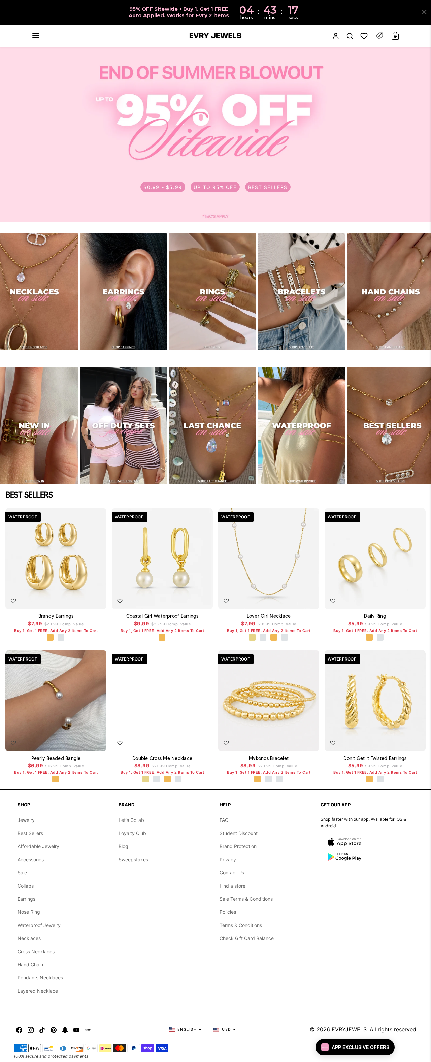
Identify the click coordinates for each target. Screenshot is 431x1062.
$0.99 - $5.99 (162, 187)
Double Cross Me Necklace (162, 758)
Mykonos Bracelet (269, 758)
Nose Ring (29, 912)
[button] (36, 35)
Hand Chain (30, 964)
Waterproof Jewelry (39, 925)
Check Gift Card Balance (247, 938)
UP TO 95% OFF (215, 187)
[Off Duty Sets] (123, 425)
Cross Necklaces (36, 951)
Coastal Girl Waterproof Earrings (162, 616)
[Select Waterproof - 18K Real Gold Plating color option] (50, 637)
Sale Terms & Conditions (246, 899)
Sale (22, 872)
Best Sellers (30, 833)
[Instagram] (30, 1029)
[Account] (335, 35)
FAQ (224, 820)
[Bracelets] (301, 292)
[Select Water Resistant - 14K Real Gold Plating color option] (252, 637)
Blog (123, 846)
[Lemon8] (88, 1029)
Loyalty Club (132, 833)
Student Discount (239, 833)
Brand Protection (238, 846)
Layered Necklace (38, 991)
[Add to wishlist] (13, 601)
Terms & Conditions (241, 925)
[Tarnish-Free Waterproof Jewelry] (301, 425)
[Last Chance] (212, 425)
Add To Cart (82, 599)
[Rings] (212, 292)
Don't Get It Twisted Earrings (374, 758)
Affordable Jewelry (38, 846)
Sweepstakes (133, 859)
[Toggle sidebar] (379, 36)
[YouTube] (76, 1029)
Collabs (26, 886)
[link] (215, 134)
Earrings (26, 899)
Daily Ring (375, 616)
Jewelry (26, 820)
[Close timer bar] (424, 12)
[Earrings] (123, 292)
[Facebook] (19, 1029)
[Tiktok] (42, 1029)
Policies (228, 912)
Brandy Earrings (56, 616)
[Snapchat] (65, 1029)
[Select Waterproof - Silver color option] (61, 637)
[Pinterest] (53, 1029)
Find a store (232, 886)
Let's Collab (131, 820)
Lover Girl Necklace (269, 616)
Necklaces (29, 938)
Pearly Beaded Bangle (56, 758)
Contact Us (232, 872)
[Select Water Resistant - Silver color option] (263, 637)
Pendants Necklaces (40, 977)
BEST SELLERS (268, 187)
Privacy (228, 859)
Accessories (31, 859)
